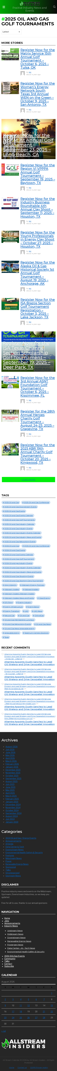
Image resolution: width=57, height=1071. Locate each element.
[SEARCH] (54, 6)
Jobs (6, 921)
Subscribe (9, 966)
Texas (6, 637)
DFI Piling (8, 602)
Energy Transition (11, 611)
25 (21, 1018)
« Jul (3, 1031)
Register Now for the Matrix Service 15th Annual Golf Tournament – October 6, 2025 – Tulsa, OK (37, 59)
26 (28, 1018)
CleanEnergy (44, 598)
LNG (26, 611)
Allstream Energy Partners (33, 585)
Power (9, 861)
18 (21, 1011)
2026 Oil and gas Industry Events (18, 563)
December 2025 (13, 770)
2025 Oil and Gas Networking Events (20, 541)
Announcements (13, 841)
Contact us (22, 1067)
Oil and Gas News (43, 624)
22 (52, 1011)
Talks (8, 870)
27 (36, 1018)
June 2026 (10, 752)
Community (9, 959)
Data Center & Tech (15, 847)
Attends (9, 844)
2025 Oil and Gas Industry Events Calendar (22, 533)
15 (52, 1005)
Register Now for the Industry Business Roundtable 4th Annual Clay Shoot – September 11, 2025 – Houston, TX (37, 207)
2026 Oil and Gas (11, 546)
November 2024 (13, 807)
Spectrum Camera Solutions (37, 633)
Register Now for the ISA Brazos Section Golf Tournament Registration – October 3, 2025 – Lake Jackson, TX (37, 308)
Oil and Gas (24, 615)
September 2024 (13, 813)
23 (5, 1018)
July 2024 (10, 819)
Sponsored (11, 867)
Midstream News (14, 858)
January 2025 (12, 802)
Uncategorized (12, 873)
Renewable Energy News (17, 864)
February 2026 (12, 764)
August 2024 (12, 816)
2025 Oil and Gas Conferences (36, 502)
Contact (8, 964)
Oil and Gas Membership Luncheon (19, 620)
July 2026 (10, 749)
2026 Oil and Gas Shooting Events (18, 576)
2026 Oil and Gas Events (14, 550)
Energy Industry (24, 602)
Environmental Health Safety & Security (24, 852)
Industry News (11, 926)
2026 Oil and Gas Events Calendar (18, 554)
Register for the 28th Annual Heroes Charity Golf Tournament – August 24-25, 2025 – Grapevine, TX (37, 420)
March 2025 (11, 796)
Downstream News (15, 850)
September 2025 (13, 778)
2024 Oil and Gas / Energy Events (21, 838)
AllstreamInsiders (31, 589)
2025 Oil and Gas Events (14, 511)
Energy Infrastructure (13, 607)
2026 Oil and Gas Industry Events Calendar (22, 568)
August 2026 (12, 746)
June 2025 (10, 787)
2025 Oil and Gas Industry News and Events (22, 537)
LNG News (37, 611)
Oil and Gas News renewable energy (19, 628)
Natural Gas (9, 615)
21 (44, 1011)
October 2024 (12, 810)
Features (10, 855)
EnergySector (33, 607)
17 (13, 1011)
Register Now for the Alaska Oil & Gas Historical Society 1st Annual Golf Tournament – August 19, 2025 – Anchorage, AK (37, 273)
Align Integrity (10, 585)
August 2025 (12, 781)
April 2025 (10, 793)
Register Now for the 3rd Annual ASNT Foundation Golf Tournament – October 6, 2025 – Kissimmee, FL (37, 386)
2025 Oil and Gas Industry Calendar (19, 524)
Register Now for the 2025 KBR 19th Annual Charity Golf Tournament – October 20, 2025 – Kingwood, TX (37, 454)
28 (44, 1018)
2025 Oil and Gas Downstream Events (20, 507)
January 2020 (12, 822)
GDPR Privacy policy (39, 1067)
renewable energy (11, 633)
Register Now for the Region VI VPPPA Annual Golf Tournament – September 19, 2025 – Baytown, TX (37, 174)
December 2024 (13, 804)
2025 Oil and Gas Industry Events (18, 528)
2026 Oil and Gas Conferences (36, 546)
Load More (29, 479)
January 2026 (12, 767)
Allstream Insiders (11, 589)
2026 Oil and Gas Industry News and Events (22, 572)
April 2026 (10, 758)
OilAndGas (39, 615)
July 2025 (10, 784)
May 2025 (10, 790)
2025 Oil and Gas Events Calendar (18, 515)
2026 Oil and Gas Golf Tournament (19, 559)
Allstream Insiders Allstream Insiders (19, 594)
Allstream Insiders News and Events (19, 598)
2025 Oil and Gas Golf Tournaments (19, 520)
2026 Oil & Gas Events (14, 956)
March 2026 (11, 761)
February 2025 (12, 799)
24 (13, 1018)
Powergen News (15, 944)
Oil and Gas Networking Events (17, 624)
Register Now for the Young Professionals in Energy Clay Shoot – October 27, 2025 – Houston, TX (37, 239)
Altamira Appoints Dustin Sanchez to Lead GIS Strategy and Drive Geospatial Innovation (29, 663)
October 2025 (12, 775)
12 (28, 1005)
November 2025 (13, 773)
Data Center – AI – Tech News (21, 948)
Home (7, 918)
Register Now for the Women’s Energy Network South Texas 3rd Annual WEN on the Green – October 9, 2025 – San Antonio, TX (37, 94)
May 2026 (10, 755)
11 (21, 1005)
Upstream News (13, 876)
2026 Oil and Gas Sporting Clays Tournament (23, 581)
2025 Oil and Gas (11, 502)
